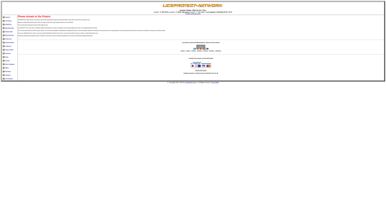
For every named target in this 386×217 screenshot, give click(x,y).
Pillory (7, 68)
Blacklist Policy (9, 28)
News (6, 57)
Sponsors (8, 53)
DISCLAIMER (215, 82)
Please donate (9, 49)
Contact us (8, 46)
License (7, 60)
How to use (8, 39)
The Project (8, 20)
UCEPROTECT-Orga (191, 82)
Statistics (8, 75)
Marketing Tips (9, 35)
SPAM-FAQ (8, 24)
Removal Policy (9, 42)
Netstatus (8, 71)
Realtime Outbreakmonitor (193, 13)
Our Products (9, 78)
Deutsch (7, 17)
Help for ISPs (9, 31)
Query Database (10, 64)
